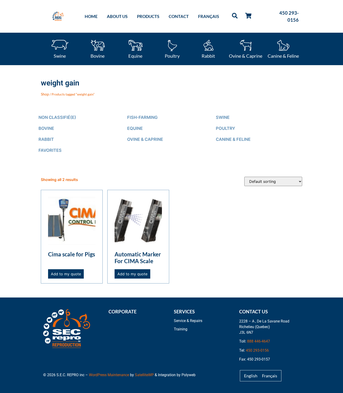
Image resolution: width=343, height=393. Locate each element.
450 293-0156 (257, 350)
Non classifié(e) (57, 117)
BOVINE (46, 128)
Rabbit (208, 55)
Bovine (98, 55)
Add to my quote (66, 274)
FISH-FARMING (142, 117)
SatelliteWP (144, 375)
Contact (179, 16)
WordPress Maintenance (109, 375)
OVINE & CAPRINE (145, 139)
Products (148, 16)
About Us (117, 16)
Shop (45, 94)
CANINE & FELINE (233, 139)
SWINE (223, 117)
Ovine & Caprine (245, 55)
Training (180, 329)
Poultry (172, 55)
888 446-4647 (258, 341)
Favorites (50, 150)
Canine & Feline (283, 55)
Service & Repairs (188, 321)
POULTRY (225, 128)
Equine (135, 55)
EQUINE (135, 128)
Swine (60, 55)
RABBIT (46, 139)
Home (91, 16)
